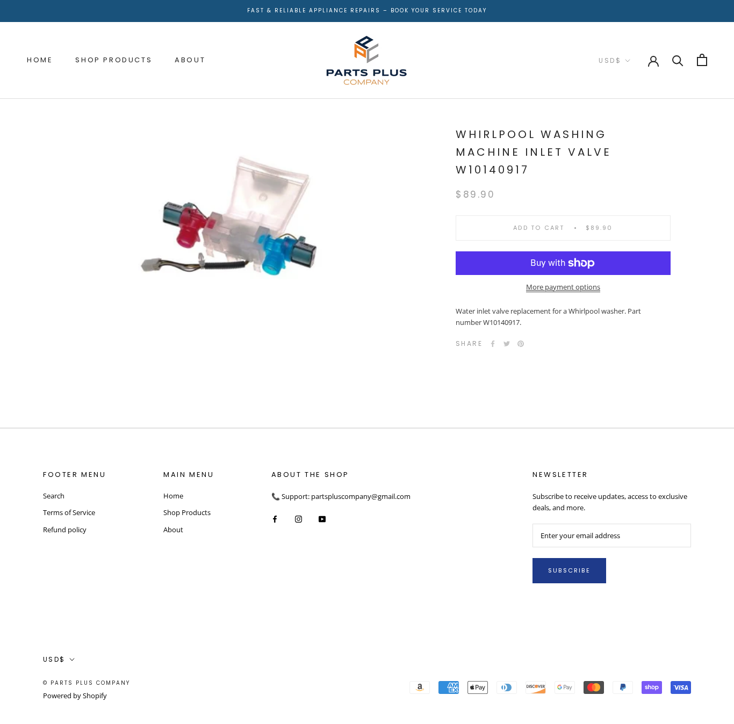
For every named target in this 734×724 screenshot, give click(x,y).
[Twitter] (506, 344)
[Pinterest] (520, 344)
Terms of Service (69, 512)
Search (53, 496)
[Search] (677, 60)
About (190, 60)
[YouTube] (322, 518)
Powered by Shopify (75, 695)
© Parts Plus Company (86, 683)
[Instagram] (298, 518)
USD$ (610, 60)
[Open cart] (702, 60)
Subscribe (569, 570)
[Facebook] (493, 344)
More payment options (563, 287)
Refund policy (65, 529)
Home (40, 60)
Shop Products (113, 60)
